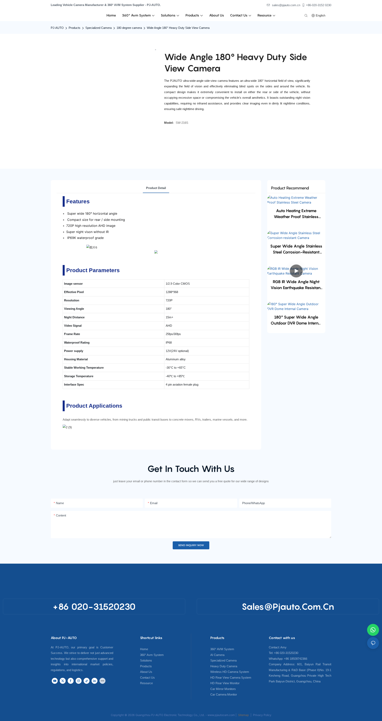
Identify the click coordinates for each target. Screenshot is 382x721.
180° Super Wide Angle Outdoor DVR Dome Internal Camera (296, 320)
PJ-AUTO (57, 27)
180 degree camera (129, 27)
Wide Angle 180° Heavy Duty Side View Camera (178, 27)
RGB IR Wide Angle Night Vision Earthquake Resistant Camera (296, 285)
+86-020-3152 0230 (318, 5)
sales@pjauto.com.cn (286, 5)
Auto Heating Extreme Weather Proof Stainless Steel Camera (296, 214)
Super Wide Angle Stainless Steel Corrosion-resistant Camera (296, 249)
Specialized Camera (98, 27)
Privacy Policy (262, 715)
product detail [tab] (156, 188)
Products (74, 27)
